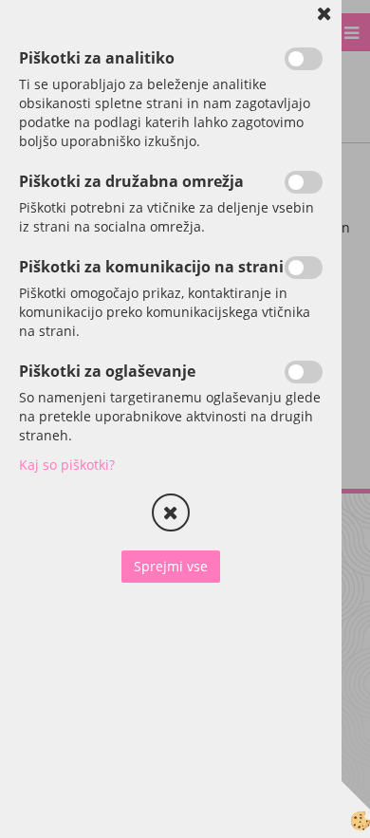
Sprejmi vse (171, 566)
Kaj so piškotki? (67, 465)
